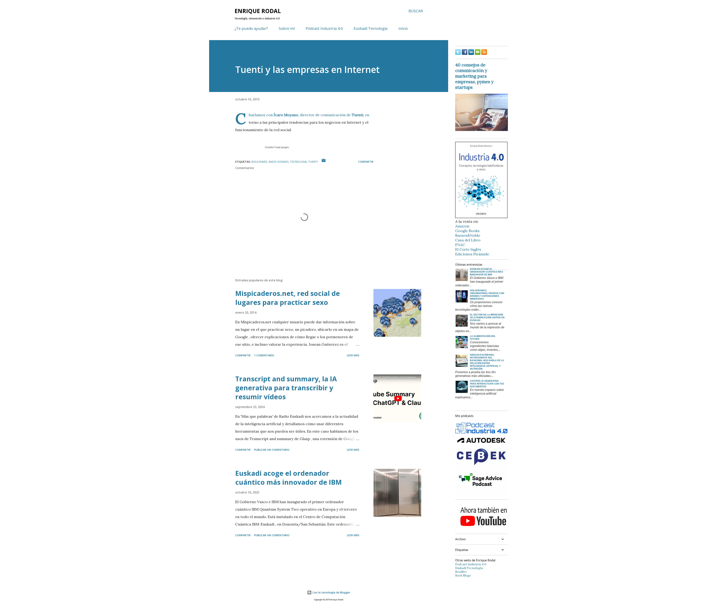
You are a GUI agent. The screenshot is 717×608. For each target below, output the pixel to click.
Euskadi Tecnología (370, 28)
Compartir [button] (365, 161)
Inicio (403, 28)
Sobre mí (287, 28)
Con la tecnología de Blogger (331, 592)
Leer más (353, 355)
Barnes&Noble (467, 235)
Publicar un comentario (271, 449)
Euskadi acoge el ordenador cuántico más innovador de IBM (288, 478)
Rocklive (461, 571)
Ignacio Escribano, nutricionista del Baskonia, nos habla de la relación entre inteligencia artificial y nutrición (487, 362)
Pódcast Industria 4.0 (324, 28)
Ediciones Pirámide (472, 254)
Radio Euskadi (278, 161)
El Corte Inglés (468, 249)
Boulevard (259, 161)
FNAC (460, 244)
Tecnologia (298, 161)
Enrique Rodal (258, 11)
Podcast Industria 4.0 (470, 564)
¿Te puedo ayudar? (251, 28)
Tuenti (357, 114)
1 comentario (264, 355)
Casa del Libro (467, 240)
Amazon (462, 226)
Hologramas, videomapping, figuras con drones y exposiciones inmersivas (487, 294)
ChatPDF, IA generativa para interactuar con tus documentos (487, 384)
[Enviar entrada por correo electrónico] (323, 161)
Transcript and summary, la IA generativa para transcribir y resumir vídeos (286, 387)
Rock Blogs (463, 575)
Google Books (467, 230)
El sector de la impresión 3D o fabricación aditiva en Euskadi (487, 317)
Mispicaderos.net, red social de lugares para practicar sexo (287, 298)
